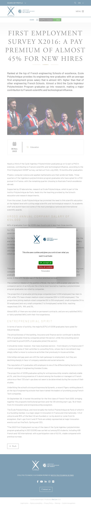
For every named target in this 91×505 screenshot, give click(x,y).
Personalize (45, 271)
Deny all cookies (45, 267)
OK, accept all (45, 263)
